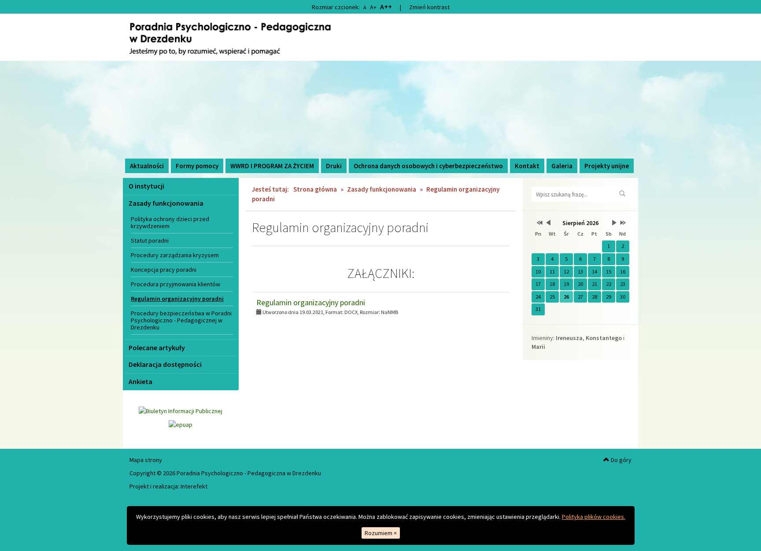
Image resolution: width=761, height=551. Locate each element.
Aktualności (147, 166)
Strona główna (315, 189)
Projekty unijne (606, 166)
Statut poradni (150, 240)
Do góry (621, 460)
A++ (386, 6)
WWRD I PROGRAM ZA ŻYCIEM (272, 166)
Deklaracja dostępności (165, 364)
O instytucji (146, 185)
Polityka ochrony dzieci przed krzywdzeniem (170, 222)
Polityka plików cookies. (593, 517)
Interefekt (194, 486)
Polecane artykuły (157, 347)
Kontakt (527, 166)
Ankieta (140, 381)
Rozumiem (381, 533)
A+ (373, 7)
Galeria (562, 166)
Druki (334, 166)
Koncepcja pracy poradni (163, 270)
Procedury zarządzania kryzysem (175, 255)
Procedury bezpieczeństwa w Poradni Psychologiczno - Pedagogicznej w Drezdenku (181, 320)
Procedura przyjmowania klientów (175, 284)
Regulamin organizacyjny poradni (177, 299)
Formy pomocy (197, 166)
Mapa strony (145, 460)
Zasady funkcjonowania (166, 203)
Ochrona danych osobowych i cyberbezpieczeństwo (428, 166)
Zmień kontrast (429, 7)
